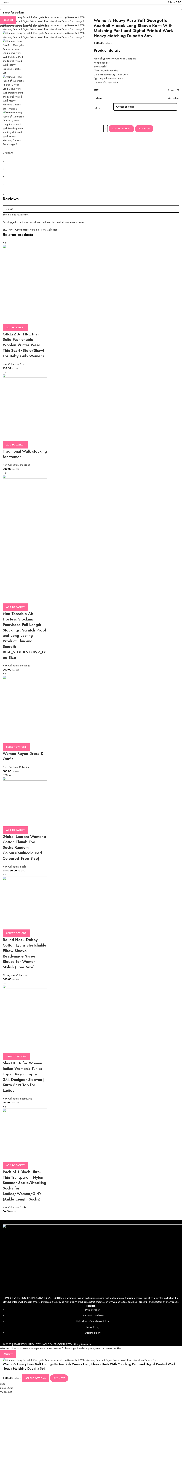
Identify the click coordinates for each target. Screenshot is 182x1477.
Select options (35, 1378)
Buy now (59, 1378)
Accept (8, 1354)
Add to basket (121, 128)
